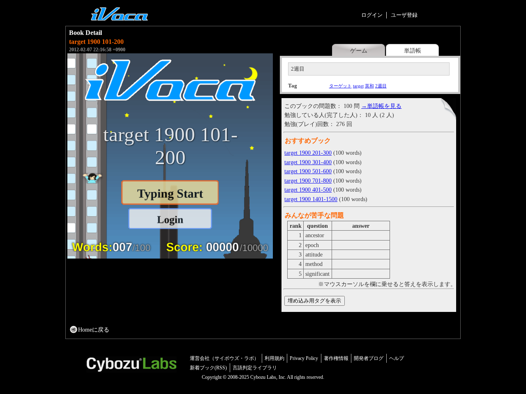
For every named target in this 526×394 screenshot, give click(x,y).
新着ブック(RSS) (208, 368)
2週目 (381, 85)
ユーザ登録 (404, 15)
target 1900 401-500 (308, 189)
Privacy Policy (304, 358)
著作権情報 (336, 358)
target (358, 85)
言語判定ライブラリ (255, 368)
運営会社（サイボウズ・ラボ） (224, 358)
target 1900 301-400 (308, 162)
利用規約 (274, 358)
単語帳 (412, 50)
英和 (369, 85)
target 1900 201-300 (308, 152)
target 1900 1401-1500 (310, 199)
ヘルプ (396, 358)
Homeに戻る (93, 329)
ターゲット (340, 85)
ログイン (372, 15)
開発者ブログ (368, 358)
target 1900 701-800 (308, 180)
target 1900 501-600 (308, 171)
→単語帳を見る (381, 106)
